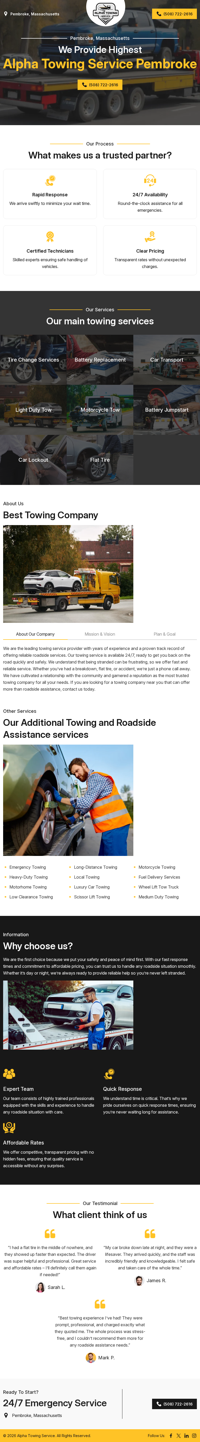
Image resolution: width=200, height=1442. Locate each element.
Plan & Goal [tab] (165, 634)
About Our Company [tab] (35, 634)
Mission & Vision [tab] (100, 634)
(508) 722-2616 (178, 14)
